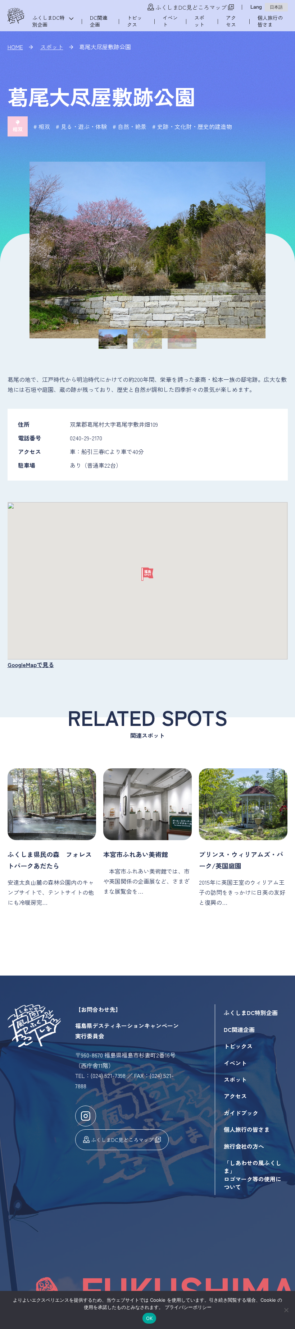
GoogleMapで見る (31, 664)
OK (149, 1318)
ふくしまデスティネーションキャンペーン (16, 15)
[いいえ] (286, 1310)
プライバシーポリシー (188, 1307)
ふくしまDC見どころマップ (191, 7)
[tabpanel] (148, 250)
